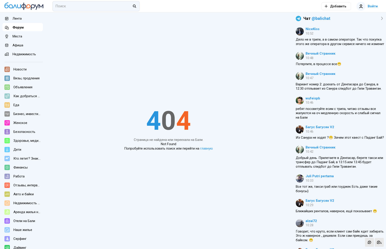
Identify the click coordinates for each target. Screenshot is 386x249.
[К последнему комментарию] (379, 242)
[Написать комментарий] (369, 242)
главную (206, 148)
